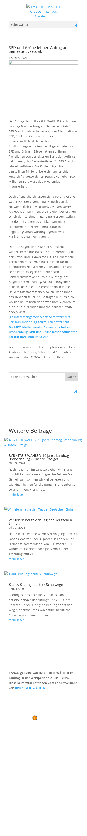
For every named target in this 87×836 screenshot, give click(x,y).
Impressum (31, 696)
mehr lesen (17, 495)
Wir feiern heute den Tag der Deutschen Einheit (40, 522)
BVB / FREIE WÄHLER (30, 688)
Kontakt (14, 696)
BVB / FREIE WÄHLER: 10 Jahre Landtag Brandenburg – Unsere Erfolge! (39, 457)
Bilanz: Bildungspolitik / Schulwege (36, 584)
